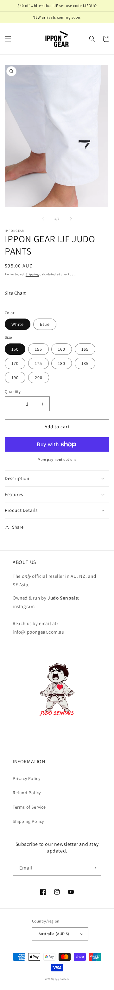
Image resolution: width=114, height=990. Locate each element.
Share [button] (18, 527)
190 (15, 377)
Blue (45, 324)
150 (15, 349)
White (17, 324)
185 (85, 363)
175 (38, 363)
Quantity (13, 391)
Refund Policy (27, 792)
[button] (8, 39)
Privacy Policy (26, 778)
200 (38, 377)
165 (85, 349)
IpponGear (62, 979)
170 (15, 363)
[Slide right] (71, 219)
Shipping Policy (28, 821)
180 (61, 363)
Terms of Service (29, 807)
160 (61, 349)
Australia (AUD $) (54, 933)
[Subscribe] (94, 868)
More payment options (57, 459)
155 (38, 349)
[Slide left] (43, 219)
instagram (24, 606)
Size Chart (15, 293)
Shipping (32, 274)
